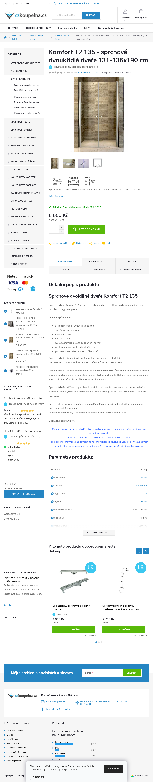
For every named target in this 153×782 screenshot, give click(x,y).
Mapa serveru (13, 743)
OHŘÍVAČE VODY (19, 169)
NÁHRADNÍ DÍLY (19, 71)
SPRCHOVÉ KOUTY (20, 122)
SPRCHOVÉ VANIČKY (21, 129)
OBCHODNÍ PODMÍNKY (18, 756)
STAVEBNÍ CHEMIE (20, 240)
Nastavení (38, 776)
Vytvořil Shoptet (142, 776)
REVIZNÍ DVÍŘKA (19, 232)
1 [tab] (96, 642)
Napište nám (13, 739)
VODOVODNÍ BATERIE (22, 153)
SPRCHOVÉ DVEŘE (20, 79)
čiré (145, 493)
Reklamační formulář (16, 752)
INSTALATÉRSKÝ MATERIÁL (25, 224)
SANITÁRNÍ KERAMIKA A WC (25, 193)
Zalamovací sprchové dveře (26, 102)
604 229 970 (121, 701)
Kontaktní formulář (24, 494)
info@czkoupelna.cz (55, 701)
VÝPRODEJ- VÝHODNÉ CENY (25, 63)
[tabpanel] (74, 598)
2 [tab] (99, 642)
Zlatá (57, 759)
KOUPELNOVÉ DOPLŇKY (23, 185)
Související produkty (130, 270)
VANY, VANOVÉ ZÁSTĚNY (23, 137)
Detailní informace (57, 196)
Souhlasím (113, 768)
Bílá (57, 748)
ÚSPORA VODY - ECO (22, 201)
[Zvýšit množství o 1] (61, 227)
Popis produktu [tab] (65, 262)
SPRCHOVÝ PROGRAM (22, 145)
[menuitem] (13, 28)
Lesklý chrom (61, 742)
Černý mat (60, 753)
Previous (139, 551)
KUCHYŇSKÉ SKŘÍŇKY (22, 256)
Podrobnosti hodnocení (88, 72)
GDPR (26, 3)
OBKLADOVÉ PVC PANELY (24, 248)
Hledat (90, 15)
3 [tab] (101, 642)
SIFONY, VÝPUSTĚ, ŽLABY (24, 161)
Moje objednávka (14, 760)
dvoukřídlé (141, 485)
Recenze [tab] (132, 262)
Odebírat (132, 672)
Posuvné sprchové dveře (25, 97)
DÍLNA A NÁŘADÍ (19, 264)
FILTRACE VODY (19, 208)
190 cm (142, 501)
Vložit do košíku (89, 229)
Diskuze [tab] (65, 270)
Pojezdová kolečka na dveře (27, 113)
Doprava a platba (11, 3)
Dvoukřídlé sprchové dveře (26, 90)
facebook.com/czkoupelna (58, 709)
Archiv (7, 605)
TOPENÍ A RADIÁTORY (22, 216)
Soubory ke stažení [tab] (98, 262)
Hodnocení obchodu (16, 747)
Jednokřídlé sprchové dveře (26, 84)
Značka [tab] (98, 270)
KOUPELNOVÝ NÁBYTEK (23, 177)
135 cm (142, 477)
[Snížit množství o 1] (61, 231)
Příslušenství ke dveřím (25, 107)
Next (146, 551)
